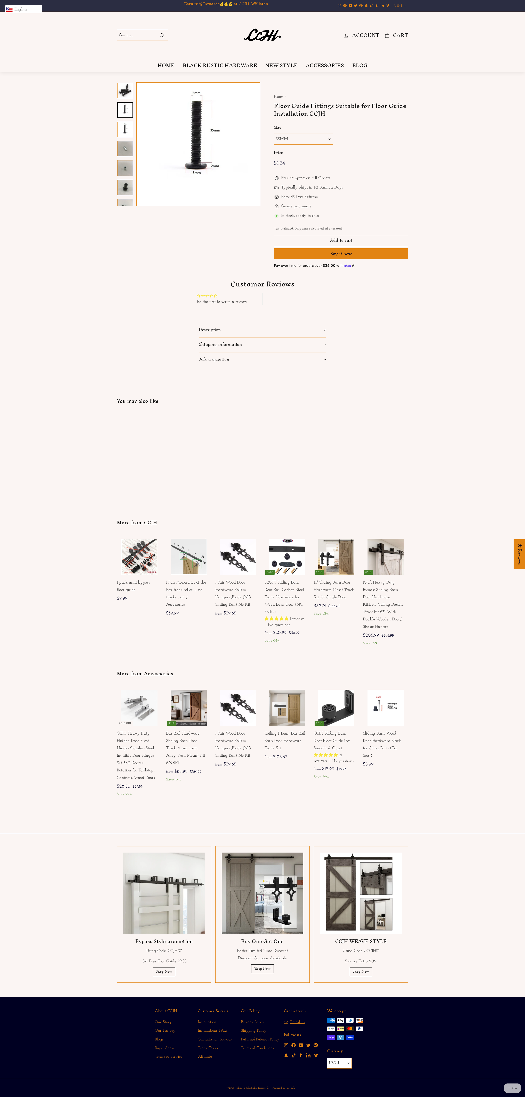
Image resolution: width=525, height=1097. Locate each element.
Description (210, 330)
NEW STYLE (281, 65)
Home (278, 96)
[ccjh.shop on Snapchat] (286, 1055)
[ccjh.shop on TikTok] (293, 1055)
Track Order (208, 1048)
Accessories (158, 673)
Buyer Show (165, 1048)
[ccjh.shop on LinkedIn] (308, 1055)
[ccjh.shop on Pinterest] (316, 1045)
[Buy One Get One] (262, 893)
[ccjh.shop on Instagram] (286, 1045)
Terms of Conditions (257, 1048)
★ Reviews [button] (519, 554)
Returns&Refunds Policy (260, 1039)
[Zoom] (198, 144)
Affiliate (205, 1057)
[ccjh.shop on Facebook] (293, 1045)
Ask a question (214, 359)
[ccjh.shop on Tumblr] (301, 1055)
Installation (207, 1022)
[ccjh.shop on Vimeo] (316, 1055)
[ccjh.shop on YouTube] (301, 1045)
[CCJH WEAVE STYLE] (361, 893)
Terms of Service (168, 1057)
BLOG (360, 65)
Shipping (301, 228)
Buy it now (341, 254)
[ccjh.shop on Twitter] (308, 1045)
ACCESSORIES (325, 65)
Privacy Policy (252, 1022)
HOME (166, 65)
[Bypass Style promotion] (164, 893)
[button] (277, 619)
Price (278, 153)
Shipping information (220, 344)
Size (277, 127)
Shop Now (164, 972)
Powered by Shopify (284, 1088)
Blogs (159, 1039)
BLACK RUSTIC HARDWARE (220, 65)
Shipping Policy (253, 1031)
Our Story (163, 1022)
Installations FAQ (212, 1031)
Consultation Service (215, 1039)
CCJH (150, 522)
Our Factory (165, 1031)
